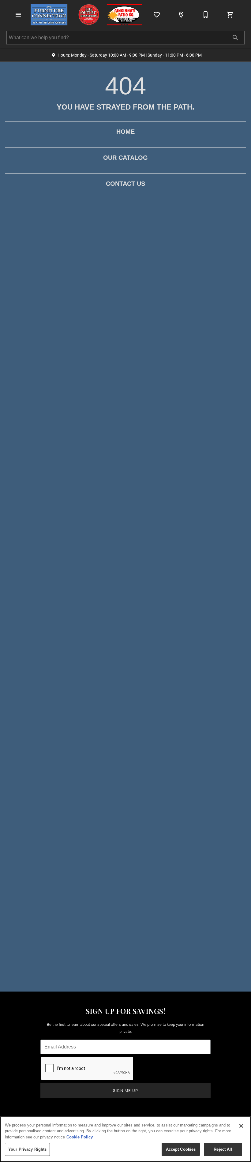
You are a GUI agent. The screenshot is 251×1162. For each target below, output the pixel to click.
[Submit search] (235, 37)
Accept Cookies (181, 1149)
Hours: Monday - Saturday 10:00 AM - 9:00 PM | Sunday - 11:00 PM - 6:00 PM (130, 55)
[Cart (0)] (230, 14)
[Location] (181, 14)
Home (125, 131)
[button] (18, 14)
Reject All (223, 1149)
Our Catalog (125, 157)
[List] (156, 14)
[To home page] (86, 14)
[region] (125, 1139)
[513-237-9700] (205, 14)
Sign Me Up (125, 1090)
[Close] (241, 1126)
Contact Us (125, 183)
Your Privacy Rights (27, 1149)
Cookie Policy (79, 1137)
